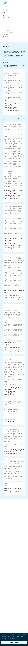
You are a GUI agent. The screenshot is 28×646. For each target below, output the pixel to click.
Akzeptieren (14, 642)
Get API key (5, 10)
